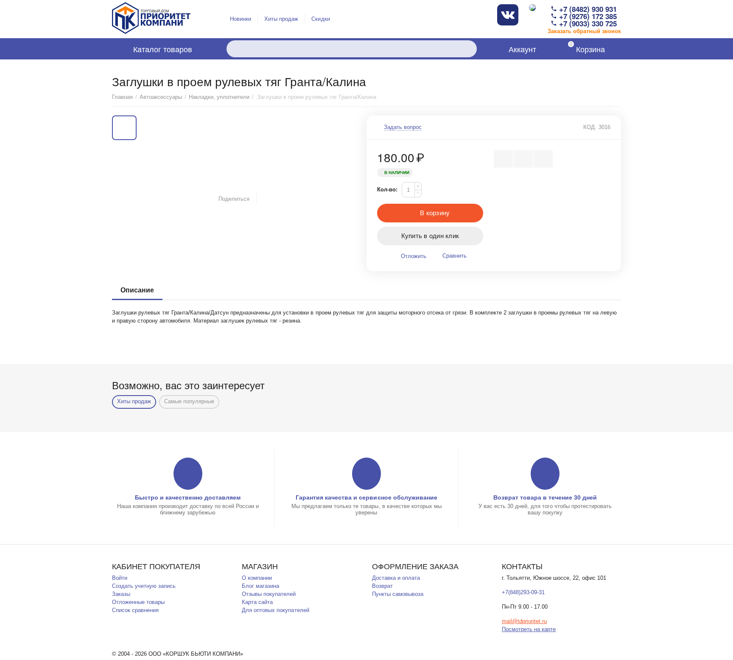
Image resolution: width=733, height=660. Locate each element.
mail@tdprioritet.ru (524, 621)
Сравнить (454, 256)
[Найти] (468, 48)
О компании (257, 578)
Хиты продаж (281, 19)
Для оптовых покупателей (275, 610)
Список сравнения (135, 610)
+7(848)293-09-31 (523, 592)
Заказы (121, 594)
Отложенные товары (138, 602)
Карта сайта (257, 602)
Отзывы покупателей (269, 594)
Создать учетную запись (144, 586)
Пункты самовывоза (397, 594)
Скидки (320, 19)
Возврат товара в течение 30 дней (545, 497)
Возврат (382, 586)
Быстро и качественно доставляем (188, 497)
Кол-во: (387, 189)
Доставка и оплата (396, 578)
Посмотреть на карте (529, 629)
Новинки (240, 19)
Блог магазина (260, 586)
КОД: (589, 127)
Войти (119, 578)
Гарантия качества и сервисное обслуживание (366, 497)
